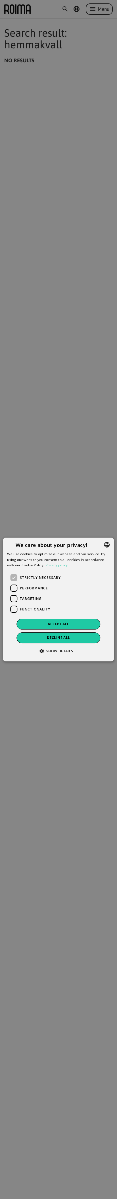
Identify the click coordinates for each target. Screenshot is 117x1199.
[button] (58, 650)
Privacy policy (56, 565)
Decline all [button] (58, 637)
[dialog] (58, 600)
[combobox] (107, 545)
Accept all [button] (58, 624)
